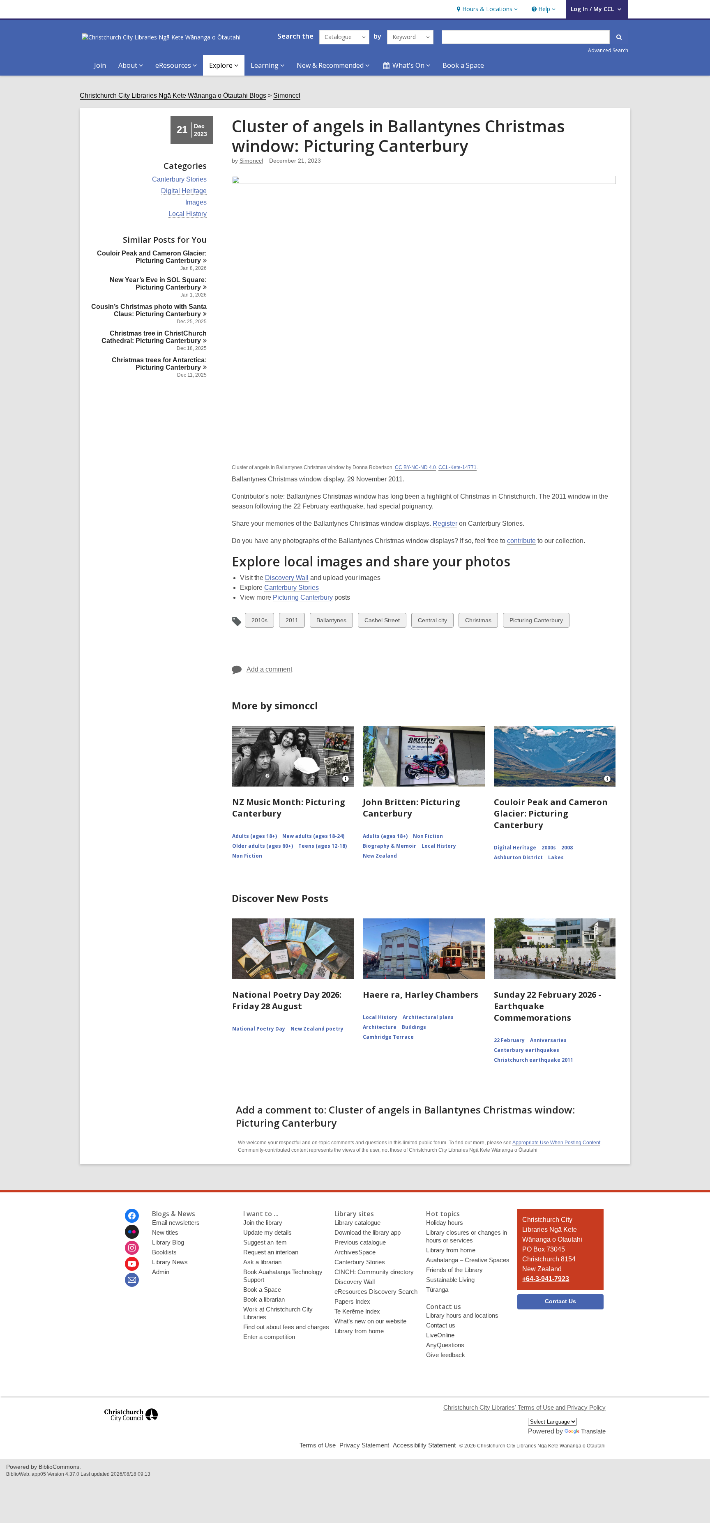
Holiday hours (444, 1222)
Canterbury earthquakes (526, 1050)
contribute (521, 540)
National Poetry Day (258, 1028)
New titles (165, 1232)
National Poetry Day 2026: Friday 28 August (286, 1000)
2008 (567, 847)
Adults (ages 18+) (254, 836)
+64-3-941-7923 (545, 1278)
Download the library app (367, 1232)
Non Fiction (247, 855)
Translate (593, 1431)
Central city (432, 622)
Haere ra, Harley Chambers (420, 994)
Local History (187, 214)
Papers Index (352, 1301)
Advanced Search (608, 50)
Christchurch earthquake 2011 (533, 1059)
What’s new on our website (370, 1321)
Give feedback (445, 1354)
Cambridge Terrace (388, 1036)
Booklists (164, 1252)
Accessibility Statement (424, 1445)
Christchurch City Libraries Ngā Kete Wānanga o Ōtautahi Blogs (173, 95)
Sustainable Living (450, 1279)
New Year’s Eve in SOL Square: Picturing (158, 283)
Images (196, 202)
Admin (160, 1271)
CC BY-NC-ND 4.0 (415, 467)
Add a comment (269, 669)
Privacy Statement (364, 1445)
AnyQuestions (445, 1344)
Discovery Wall (287, 577)
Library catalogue (357, 1222)
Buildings (414, 1027)
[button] (486, 9)
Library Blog (168, 1242)
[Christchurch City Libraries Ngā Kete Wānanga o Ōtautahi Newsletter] (132, 1280)
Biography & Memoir (389, 845)
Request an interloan (270, 1252)
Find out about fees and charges (286, 1326)
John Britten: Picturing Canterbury (411, 807)
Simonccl (286, 95)
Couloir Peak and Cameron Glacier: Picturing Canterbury (551, 813)
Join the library (262, 1222)
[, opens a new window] (131, 1425)
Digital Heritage (184, 191)
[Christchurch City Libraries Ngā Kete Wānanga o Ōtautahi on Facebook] (132, 1216)
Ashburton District (518, 857)
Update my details (267, 1232)
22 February (509, 1040)
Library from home (359, 1330)
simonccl (251, 160)
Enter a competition (269, 1336)
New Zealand (380, 855)
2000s (549, 847)
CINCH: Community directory (374, 1271)
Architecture (379, 1027)
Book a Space (463, 65)
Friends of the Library (454, 1269)
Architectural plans (428, 1017)
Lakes (556, 857)
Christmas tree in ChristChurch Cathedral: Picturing (154, 337)
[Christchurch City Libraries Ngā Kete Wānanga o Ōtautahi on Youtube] (132, 1264)
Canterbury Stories (179, 179)
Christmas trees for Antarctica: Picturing (159, 364)
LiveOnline (440, 1335)
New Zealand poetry (316, 1028)
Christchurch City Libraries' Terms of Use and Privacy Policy (524, 1407)
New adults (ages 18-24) (313, 836)
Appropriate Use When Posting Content (556, 1143)
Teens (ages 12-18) (322, 845)
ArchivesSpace (355, 1252)
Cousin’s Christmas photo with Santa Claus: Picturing (149, 310)
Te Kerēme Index (357, 1311)
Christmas (478, 622)
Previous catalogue (360, 1242)
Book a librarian (264, 1299)
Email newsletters (176, 1222)
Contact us (440, 1325)
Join (100, 65)
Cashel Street (382, 622)
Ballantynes (331, 622)
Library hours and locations (462, 1315)
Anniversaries (548, 1040)
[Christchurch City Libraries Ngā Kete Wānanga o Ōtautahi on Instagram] (132, 1248)
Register (445, 523)
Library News (170, 1261)
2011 (292, 622)
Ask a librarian (262, 1261)
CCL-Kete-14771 (457, 467)
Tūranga (437, 1289)
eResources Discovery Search (375, 1291)
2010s (259, 622)
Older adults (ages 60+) (262, 845)
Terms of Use (318, 1445)
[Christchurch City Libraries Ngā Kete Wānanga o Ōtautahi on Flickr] (132, 1232)
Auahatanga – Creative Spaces (467, 1259)
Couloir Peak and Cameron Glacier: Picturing (152, 257)
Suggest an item (265, 1242)
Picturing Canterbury (303, 597)
